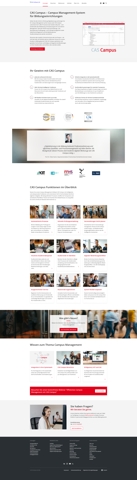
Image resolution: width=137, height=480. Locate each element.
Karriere (91, 445)
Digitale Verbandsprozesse (56, 451)
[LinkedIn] (64, 464)
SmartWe (32, 446)
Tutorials (72, 449)
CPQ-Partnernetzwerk (74, 457)
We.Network (32, 448)
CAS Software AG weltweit (95, 451)
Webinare (72, 446)
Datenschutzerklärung (76, 470)
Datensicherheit (93, 446)
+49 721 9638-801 (77, 424)
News (90, 453)
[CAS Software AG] (35, 3)
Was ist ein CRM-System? (55, 446)
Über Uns (91, 443)
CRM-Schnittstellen (34, 451)
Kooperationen (92, 449)
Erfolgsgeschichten (34, 454)
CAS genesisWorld (34, 443)
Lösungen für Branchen (35, 449)
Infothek (52, 443)
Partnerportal (73, 456)
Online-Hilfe (72, 443)
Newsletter (91, 456)
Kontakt (91, 459)
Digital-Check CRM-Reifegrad (56, 445)
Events (90, 454)
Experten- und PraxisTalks (75, 448)
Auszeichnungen (93, 448)
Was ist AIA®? (53, 448)
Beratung (72, 451)
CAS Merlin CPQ (33, 445)
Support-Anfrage (73, 445)
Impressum (66, 470)
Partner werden (73, 454)
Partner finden (73, 453)
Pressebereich (92, 457)
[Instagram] (67, 464)
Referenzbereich (89, 415)
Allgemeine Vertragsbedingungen (90, 470)
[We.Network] (73, 464)
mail (103, 3)
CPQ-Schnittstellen (34, 453)
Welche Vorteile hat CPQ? (55, 449)
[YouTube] (70, 464)
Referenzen (61, 3)
